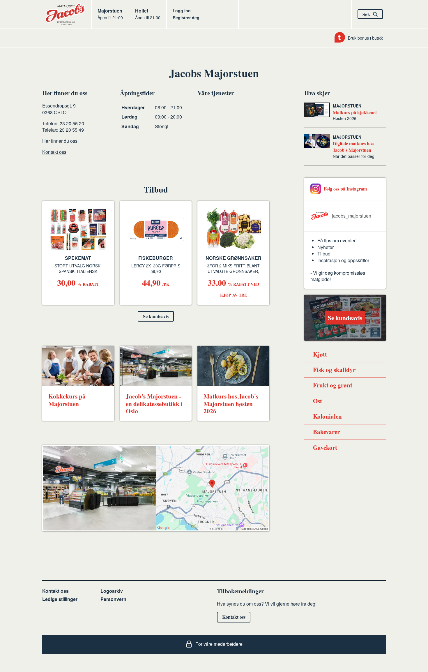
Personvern (113, 599)
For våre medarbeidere (219, 644)
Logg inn (182, 10)
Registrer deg (186, 17)
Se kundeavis (156, 316)
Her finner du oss (59, 140)
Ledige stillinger (59, 599)
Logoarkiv (111, 591)
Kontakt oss (54, 152)
